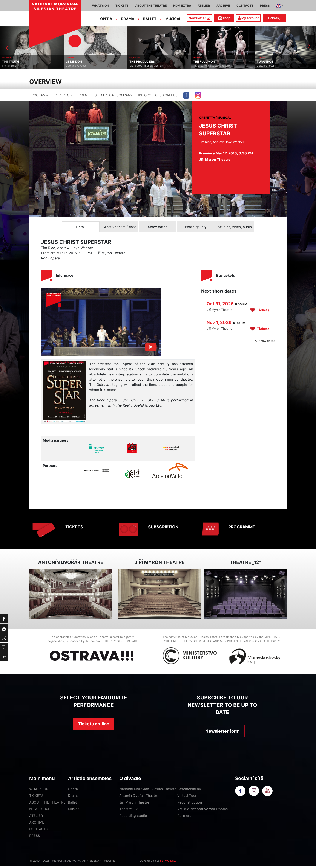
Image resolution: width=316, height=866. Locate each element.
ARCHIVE (223, 5)
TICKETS (74, 527)
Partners (184, 815)
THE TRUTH (10, 61)
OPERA (106, 19)
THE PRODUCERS (142, 61)
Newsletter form (222, 731)
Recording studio (133, 815)
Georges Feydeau (76, 65)
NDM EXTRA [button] (182, 5)
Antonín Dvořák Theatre (138, 795)
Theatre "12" (129, 809)
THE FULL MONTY (206, 61)
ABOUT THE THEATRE (47, 802)
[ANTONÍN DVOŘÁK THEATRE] (70, 594)
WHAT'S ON (39, 789)
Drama (73, 795)
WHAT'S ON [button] (100, 5)
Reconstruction (189, 802)
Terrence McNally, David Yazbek (211, 65)
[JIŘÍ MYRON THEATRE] (159, 594)
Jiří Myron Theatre (134, 802)
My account (250, 18)
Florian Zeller (9, 65)
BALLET (149, 19)
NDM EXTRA (39, 809)
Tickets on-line (93, 723)
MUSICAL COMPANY (116, 95)
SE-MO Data (168, 860)
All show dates (265, 341)
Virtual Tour (186, 795)
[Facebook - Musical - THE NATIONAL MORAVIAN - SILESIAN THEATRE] (186, 95)
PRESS (34, 835)
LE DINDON (74, 61)
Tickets (273, 18)
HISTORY (144, 95)
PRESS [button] (265, 5)
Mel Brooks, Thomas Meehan (146, 65)
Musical (74, 809)
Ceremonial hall (189, 789)
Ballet (72, 802)
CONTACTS (38, 829)
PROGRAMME (39, 95)
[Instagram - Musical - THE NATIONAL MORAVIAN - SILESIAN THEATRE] (198, 95)
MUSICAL (173, 19)
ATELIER (36, 815)
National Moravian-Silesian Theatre (147, 789)
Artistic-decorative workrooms (202, 809)
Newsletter (197, 18)
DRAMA (127, 19)
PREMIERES (88, 95)
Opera (73, 789)
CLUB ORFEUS (166, 95)
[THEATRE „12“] (245, 594)
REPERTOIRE (64, 95)
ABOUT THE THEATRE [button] (151, 5)
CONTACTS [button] (244, 5)
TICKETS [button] (122, 5)
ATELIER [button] (204, 5)
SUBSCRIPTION (163, 527)
